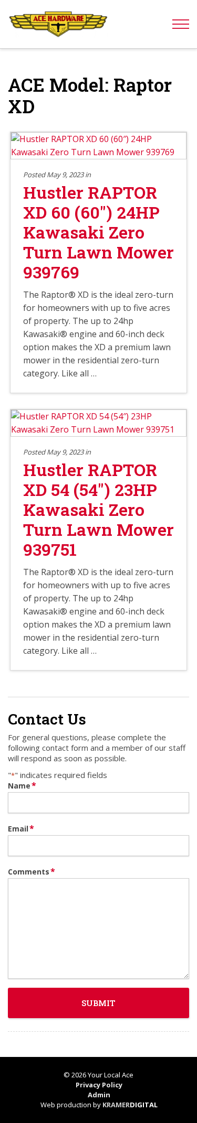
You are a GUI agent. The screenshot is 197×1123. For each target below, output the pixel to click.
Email (21, 829)
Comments (31, 872)
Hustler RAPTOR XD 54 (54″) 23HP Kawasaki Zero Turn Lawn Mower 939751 (98, 509)
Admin (99, 1094)
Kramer (130, 1104)
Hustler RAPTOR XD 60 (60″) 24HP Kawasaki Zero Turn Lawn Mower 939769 (98, 232)
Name (22, 786)
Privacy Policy (99, 1084)
